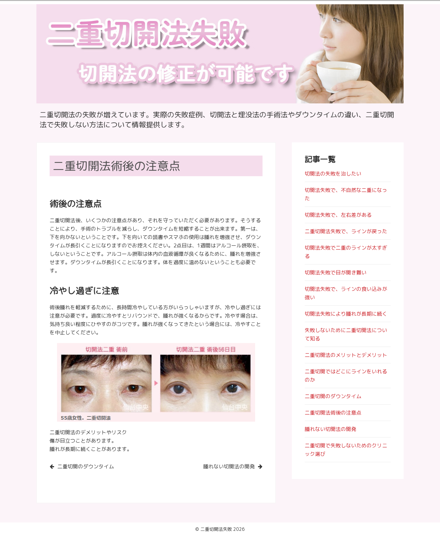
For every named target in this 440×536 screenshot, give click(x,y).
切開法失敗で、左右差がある (338, 214)
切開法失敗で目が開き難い (336, 272)
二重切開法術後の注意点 (333, 412)
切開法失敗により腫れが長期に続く (346, 313)
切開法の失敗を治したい (333, 173)
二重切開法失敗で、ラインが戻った (346, 231)
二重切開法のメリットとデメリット (346, 355)
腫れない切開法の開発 (229, 466)
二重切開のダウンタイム (85, 466)
